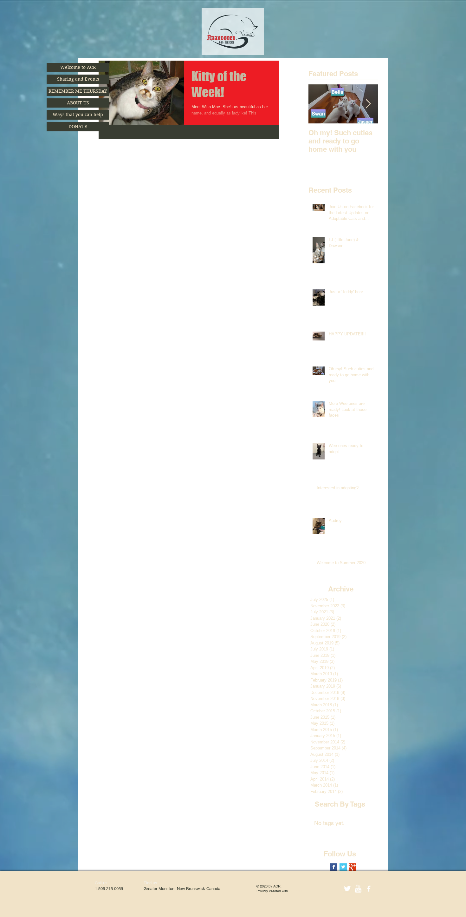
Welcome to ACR (78, 67)
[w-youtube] (358, 889)
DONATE (77, 126)
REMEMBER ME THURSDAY (78, 91)
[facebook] (369, 889)
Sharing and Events (78, 79)
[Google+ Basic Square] (352, 867)
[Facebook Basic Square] (333, 867)
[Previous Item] (318, 104)
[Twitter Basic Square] (343, 867)
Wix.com (295, 891)
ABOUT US (78, 103)
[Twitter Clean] (347, 889)
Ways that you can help (78, 114)
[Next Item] (368, 104)
